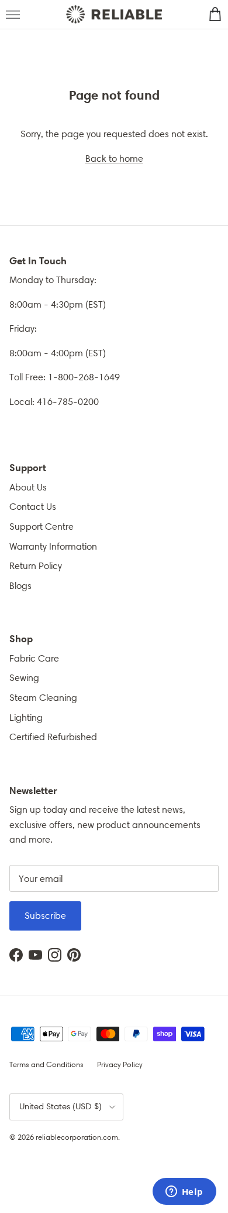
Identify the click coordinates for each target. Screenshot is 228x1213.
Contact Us (32, 506)
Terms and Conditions (46, 1064)
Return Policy (35, 565)
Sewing (24, 677)
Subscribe (45, 915)
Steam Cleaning (43, 697)
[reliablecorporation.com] (113, 14)
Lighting (26, 717)
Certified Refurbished (53, 736)
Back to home (114, 158)
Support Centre (41, 526)
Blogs (20, 585)
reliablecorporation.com (77, 1137)
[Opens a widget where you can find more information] (184, 1192)
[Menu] (13, 15)
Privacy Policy (120, 1064)
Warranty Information (53, 546)
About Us (28, 487)
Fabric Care (34, 658)
